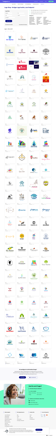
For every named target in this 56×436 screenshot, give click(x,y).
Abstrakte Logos (31, 17)
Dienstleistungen (39, 17)
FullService (42, 4)
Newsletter (31, 417)
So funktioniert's (32, 377)
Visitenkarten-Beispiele (8, 419)
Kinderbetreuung (45, 20)
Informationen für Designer (23, 24)
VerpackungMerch (36, 4)
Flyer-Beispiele (7, 417)
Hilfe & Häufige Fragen (33, 402)
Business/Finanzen (32, 23)
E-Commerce (38, 18)
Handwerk (38, 22)
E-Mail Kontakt (32, 400)
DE (48, 435)
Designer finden (7, 424)
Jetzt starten (22, 377)
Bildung (30, 22)
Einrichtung (38, 19)
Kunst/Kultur (45, 22)
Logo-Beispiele (7, 416)
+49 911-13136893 (33, 391)
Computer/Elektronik (32, 24)
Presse (18, 416)
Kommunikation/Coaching (47, 21)
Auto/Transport (31, 20)
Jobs (17, 417)
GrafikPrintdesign (20, 4)
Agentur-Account (7, 420)
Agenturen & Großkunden (34, 404)
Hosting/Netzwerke (39, 23)
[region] (28, 431)
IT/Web (44, 19)
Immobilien (45, 17)
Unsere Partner (19, 419)
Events (38, 20)
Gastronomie (38, 21)
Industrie (44, 18)
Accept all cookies (39, 429)
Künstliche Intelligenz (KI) (47, 23)
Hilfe (30, 416)
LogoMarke (14, 4)
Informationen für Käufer (9, 24)
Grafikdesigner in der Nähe (9, 426)
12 (13, 31)
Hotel (37, 24)
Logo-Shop (6, 423)
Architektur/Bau (31, 18)
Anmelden (51, 1)
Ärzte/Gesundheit (32, 19)
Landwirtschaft (45, 24)
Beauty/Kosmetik (31, 21)
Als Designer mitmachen (20, 420)
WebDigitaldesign (28, 4)
